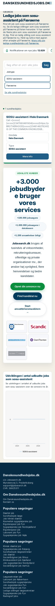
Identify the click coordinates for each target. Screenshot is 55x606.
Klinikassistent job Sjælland (17, 560)
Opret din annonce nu (27, 286)
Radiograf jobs (10, 596)
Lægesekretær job (12, 576)
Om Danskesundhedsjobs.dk (18, 499)
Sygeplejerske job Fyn (14, 593)
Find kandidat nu (27, 296)
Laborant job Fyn (11, 532)
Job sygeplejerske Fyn (14, 585)
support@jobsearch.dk (14, 485)
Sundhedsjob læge (12, 515)
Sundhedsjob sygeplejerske (17, 582)
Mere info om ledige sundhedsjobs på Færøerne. (24, 42)
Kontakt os (8, 502)
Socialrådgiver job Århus (15, 557)
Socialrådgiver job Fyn (14, 587)
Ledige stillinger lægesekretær (18, 590)
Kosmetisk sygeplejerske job (17, 521)
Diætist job (8, 513)
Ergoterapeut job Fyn (14, 524)
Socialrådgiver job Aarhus (16, 565)
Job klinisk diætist (12, 518)
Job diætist (9, 554)
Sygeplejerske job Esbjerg (16, 549)
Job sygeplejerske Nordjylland (18, 563)
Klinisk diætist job (12, 546)
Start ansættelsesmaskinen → (27, 309)
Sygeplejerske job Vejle (15, 535)
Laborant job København (15, 579)
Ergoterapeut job (11, 529)
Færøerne (8, 11)
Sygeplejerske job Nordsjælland (19, 527)
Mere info (27, 156)
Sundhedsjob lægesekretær (17, 551)
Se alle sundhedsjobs (15, 92)
